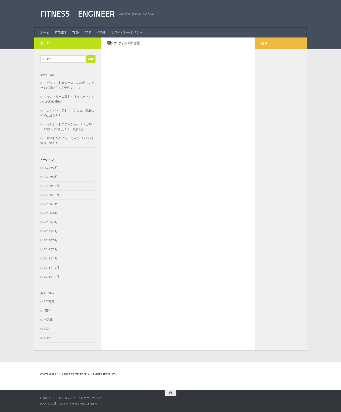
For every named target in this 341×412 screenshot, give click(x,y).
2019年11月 (51, 186)
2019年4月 (51, 231)
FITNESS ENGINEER (77, 14)
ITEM (47, 310)
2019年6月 (51, 213)
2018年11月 (51, 276)
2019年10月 (51, 195)
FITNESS (61, 32)
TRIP (88, 32)
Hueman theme (88, 403)
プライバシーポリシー (127, 32)
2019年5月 (51, 222)
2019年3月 (51, 240)
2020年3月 (51, 167)
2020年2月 (51, 177)
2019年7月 (51, 204)
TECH (75, 32)
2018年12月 (51, 267)
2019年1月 (51, 258)
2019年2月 (51, 249)
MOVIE (101, 32)
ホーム (45, 32)
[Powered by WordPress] (55, 403)
